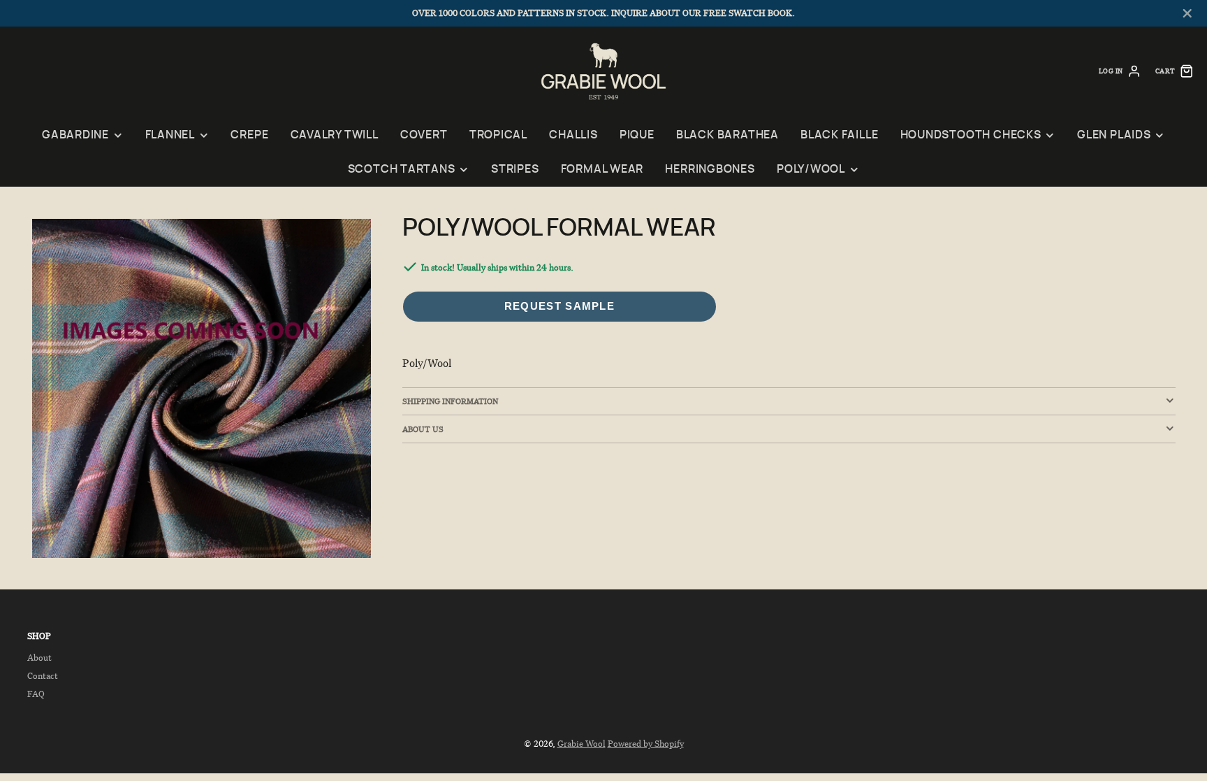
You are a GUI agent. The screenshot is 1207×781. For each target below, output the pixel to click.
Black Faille (839, 135)
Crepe (249, 135)
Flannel (170, 135)
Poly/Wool (811, 169)
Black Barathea (727, 135)
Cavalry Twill (335, 135)
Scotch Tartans (401, 169)
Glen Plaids (1114, 135)
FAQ (36, 694)
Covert (424, 135)
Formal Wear (602, 169)
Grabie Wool (581, 743)
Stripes (515, 169)
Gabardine (75, 135)
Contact (42, 676)
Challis (573, 135)
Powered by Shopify (646, 743)
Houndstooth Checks (970, 135)
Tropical (498, 135)
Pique (637, 135)
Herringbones (709, 169)
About (39, 657)
